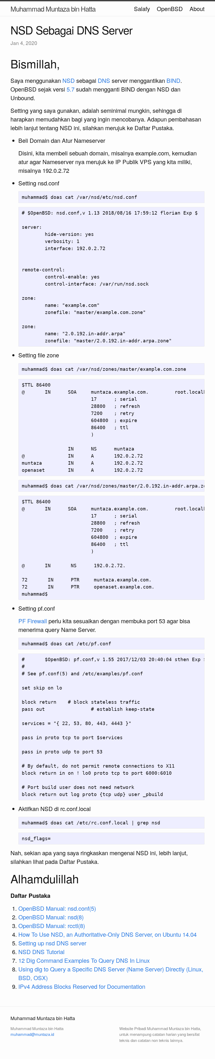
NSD (68, 80)
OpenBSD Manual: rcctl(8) (51, 925)
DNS (104, 80)
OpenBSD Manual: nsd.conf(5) (57, 908)
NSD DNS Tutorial (41, 951)
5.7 (70, 89)
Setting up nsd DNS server (52, 943)
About (197, 8)
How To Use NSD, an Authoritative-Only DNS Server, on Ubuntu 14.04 (107, 934)
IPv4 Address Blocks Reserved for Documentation (81, 986)
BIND (173, 80)
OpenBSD (170, 8)
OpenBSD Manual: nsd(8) (51, 917)
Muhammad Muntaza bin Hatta (52, 8)
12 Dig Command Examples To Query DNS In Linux (84, 960)
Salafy (142, 8)
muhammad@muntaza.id (32, 1034)
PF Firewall (32, 621)
